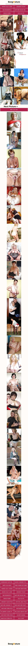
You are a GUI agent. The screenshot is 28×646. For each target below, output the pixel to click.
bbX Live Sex (14, 109)
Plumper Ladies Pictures (7, 611)
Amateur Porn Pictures (7, 618)
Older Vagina (21, 615)
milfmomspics (7, 10)
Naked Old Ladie (7, 6)
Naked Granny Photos (21, 582)
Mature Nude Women (21, 10)
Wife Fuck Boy (7, 585)
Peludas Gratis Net (21, 611)
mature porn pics (7, 608)
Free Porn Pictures (21, 585)
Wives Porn (7, 13)
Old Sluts (21, 13)
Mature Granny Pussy (7, 605)
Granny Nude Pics (7, 602)
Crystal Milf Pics (21, 602)
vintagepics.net (21, 608)
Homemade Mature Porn (7, 582)
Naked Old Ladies (7, 588)
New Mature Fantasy (21, 605)
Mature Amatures (21, 588)
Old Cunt (21, 618)
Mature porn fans (7, 615)
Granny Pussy (21, 6)
